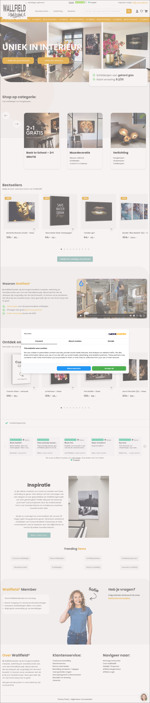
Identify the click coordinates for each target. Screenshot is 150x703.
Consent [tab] (39, 341)
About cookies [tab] (75, 341)
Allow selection (74, 368)
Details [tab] (111, 341)
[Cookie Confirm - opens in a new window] (117, 334)
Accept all (109, 368)
